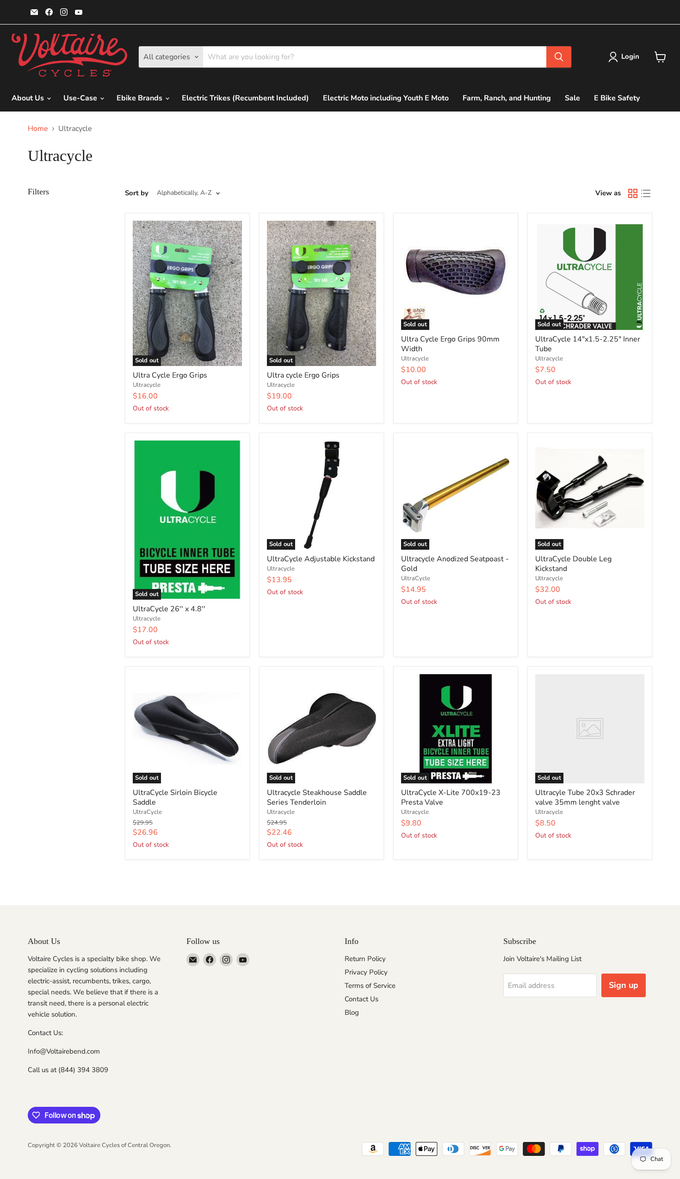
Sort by (136, 193)
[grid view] (632, 193)
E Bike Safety (617, 98)
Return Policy (365, 958)
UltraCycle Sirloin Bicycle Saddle (175, 797)
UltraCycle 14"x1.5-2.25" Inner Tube (587, 344)
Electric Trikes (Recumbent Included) (245, 98)
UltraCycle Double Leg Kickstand (573, 564)
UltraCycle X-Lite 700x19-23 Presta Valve (451, 797)
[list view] (645, 193)
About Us (29, 98)
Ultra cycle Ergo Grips (303, 375)
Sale (572, 98)
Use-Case (81, 98)
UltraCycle (415, 578)
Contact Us (361, 999)
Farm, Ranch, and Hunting (507, 98)
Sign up (623, 985)
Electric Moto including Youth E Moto (386, 98)
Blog (352, 1012)
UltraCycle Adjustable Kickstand (321, 559)
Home (38, 128)
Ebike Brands (140, 98)
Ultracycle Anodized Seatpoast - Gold (455, 564)
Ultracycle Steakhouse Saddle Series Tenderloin (317, 797)
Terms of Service (370, 985)
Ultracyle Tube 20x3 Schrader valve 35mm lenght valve (585, 797)
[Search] (558, 57)
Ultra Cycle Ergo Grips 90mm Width (450, 344)
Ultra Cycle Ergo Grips (170, 375)
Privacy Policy (366, 972)
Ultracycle (147, 385)
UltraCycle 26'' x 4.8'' (169, 609)
